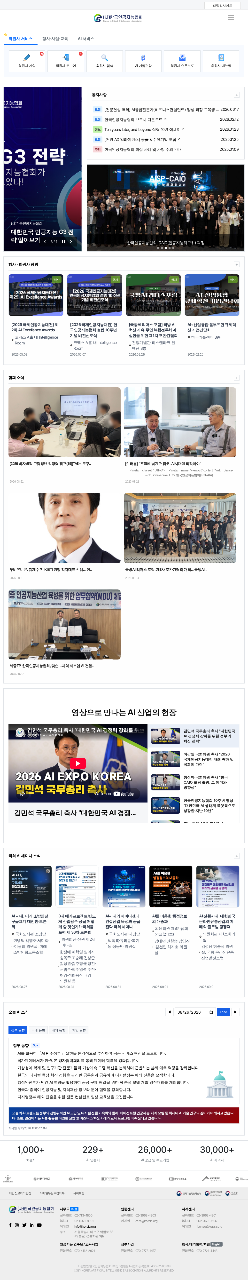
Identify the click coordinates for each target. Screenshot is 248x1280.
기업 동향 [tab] (79, 1030)
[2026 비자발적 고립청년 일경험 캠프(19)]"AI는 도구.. (50, 463)
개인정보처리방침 (20, 1193)
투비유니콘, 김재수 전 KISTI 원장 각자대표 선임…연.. (51, 569)
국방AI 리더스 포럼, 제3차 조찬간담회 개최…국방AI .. (166, 569)
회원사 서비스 (20, 38)
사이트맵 (78, 1193)
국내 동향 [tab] (38, 1030)
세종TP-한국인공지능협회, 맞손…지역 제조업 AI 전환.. (52, 666)
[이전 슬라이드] (45, 242)
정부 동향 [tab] (18, 1030)
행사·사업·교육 (55, 38)
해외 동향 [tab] (58, 1030)
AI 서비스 (86, 38)
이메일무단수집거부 (52, 1193)
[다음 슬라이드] (71, 242)
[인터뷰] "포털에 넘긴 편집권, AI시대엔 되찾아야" (163, 463)
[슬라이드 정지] (63, 242)
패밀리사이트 (222, 5)
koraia (124, 16)
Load (223, 1012)
